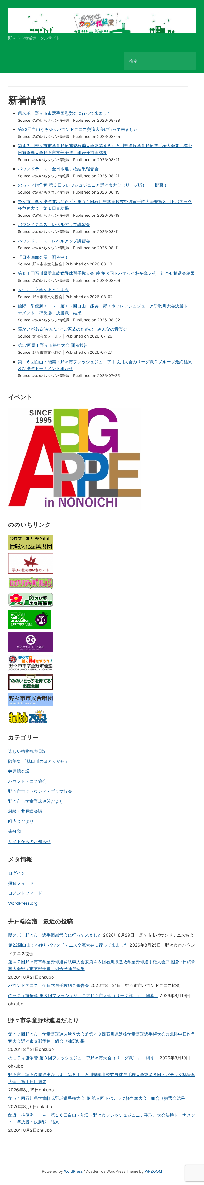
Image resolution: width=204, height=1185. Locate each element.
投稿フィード (21, 883)
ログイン (16, 873)
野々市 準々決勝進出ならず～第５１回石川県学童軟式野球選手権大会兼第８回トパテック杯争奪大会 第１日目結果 (101, 1078)
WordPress (73, 1171)
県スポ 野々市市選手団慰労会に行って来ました (64, 113)
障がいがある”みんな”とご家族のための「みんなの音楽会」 (74, 329)
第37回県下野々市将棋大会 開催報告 (53, 345)
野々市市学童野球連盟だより (35, 801)
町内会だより (21, 821)
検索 (187, 61)
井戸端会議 (18, 771)
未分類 (14, 831)
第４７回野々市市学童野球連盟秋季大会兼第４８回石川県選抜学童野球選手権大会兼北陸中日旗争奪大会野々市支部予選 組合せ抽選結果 (101, 965)
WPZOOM (153, 1171)
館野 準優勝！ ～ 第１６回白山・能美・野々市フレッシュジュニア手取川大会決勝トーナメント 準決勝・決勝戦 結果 (101, 1118)
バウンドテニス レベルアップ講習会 (54, 224)
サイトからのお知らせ (29, 841)
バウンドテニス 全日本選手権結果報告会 (58, 168)
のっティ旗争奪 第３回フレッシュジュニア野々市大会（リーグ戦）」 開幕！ (93, 185)
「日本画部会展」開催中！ (43, 257)
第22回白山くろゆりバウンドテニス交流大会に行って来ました (78, 129)
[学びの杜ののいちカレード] (30, 563)
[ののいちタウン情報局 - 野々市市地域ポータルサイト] (102, 20)
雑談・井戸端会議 (25, 811)
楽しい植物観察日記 (27, 751)
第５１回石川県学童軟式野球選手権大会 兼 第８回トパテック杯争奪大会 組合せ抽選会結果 (106, 273)
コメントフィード (25, 893)
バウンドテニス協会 (27, 781)
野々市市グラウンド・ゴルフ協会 (40, 791)
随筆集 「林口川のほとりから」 (38, 761)
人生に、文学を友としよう (43, 289)
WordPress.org (23, 903)
